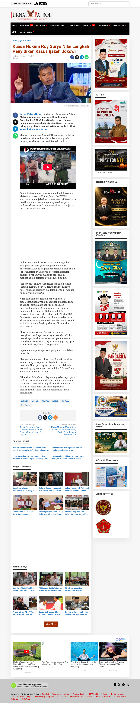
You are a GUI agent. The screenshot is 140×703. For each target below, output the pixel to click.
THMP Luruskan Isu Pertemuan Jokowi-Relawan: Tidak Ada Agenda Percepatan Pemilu (30, 457)
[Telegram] (50, 417)
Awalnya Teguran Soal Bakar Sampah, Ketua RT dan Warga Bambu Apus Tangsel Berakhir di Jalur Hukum (76, 513)
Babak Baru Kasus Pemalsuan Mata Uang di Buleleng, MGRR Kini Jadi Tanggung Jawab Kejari (23, 489)
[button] (127, 3)
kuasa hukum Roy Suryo (33, 129)
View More (51, 624)
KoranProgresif (120, 696)
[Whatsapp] (86, 57)
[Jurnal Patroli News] (32, 14)
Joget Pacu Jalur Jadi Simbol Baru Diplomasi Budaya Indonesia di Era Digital (31, 429)
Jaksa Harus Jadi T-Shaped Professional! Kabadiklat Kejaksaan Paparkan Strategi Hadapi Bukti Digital (77, 489)
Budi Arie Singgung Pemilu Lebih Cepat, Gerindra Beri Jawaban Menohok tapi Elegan (76, 613)
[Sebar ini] (72, 57)
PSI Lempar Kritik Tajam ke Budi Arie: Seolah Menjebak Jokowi (68, 449)
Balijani (29, 696)
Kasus (55, 401)
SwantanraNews (76, 696)
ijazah (35, 401)
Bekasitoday (40, 696)
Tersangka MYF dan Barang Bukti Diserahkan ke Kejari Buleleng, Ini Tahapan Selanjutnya (51, 513)
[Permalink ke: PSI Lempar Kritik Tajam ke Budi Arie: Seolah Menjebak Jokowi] (51, 579)
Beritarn (20, 696)
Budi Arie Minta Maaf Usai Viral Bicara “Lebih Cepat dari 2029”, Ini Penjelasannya (31, 449)
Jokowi (45, 401)
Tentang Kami (78, 694)
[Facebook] (40, 417)
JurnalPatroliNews (31, 114)
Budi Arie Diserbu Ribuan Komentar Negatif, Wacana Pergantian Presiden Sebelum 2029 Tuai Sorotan (50, 613)
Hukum (15, 58)
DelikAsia (89, 696)
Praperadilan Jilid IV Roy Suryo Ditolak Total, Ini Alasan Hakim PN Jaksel (68, 457)
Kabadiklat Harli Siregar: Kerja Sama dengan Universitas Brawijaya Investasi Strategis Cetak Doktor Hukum (23, 513)
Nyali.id (51, 696)
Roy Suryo (25, 405)
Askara (105, 694)
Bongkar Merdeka (103, 696)
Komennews (62, 696)
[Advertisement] (48, 236)
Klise (12, 696)
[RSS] (55, 417)
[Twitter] (45, 417)
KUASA (65, 401)
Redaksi (45, 694)
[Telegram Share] (82, 57)
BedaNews (15, 699)
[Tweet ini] (77, 57)
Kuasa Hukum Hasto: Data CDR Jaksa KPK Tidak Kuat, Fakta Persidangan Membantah (62, 429)
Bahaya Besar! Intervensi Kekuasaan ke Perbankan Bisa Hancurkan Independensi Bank (50, 489)
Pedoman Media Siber (61, 694)
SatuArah (26, 699)
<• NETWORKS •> (93, 694)
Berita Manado (117, 694)
